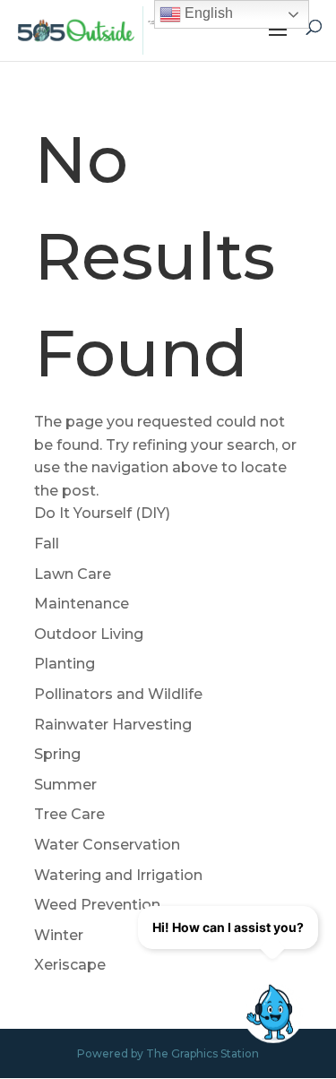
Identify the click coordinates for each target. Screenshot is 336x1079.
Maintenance (81, 603)
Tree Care (69, 814)
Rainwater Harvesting (113, 724)
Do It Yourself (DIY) (102, 513)
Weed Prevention (97, 904)
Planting (64, 663)
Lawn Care (72, 574)
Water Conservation (107, 844)
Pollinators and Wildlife (118, 694)
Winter (58, 935)
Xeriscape (70, 964)
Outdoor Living (88, 634)
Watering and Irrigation (118, 875)
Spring (57, 754)
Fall (46, 543)
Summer (65, 784)
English (207, 13)
